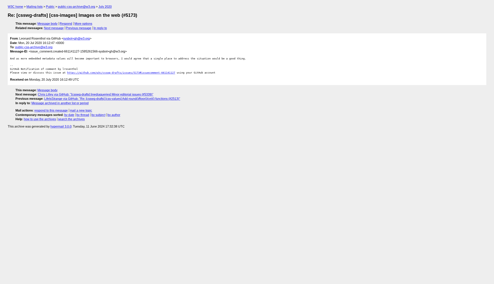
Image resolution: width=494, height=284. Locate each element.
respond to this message (51, 110)
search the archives (71, 119)
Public (50, 6)
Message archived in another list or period (60, 103)
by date (69, 115)
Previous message (78, 28)
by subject (98, 115)
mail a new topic (81, 110)
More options (83, 23)
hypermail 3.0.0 (60, 126)
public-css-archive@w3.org (76, 6)
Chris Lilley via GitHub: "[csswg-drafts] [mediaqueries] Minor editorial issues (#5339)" (95, 94)
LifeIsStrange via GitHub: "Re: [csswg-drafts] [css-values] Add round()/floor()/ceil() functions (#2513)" (112, 98)
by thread (82, 115)
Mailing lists (34, 6)
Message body (47, 23)
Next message (54, 28)
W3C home (15, 6)
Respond (66, 23)
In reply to (100, 28)
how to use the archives (40, 119)
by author (113, 115)
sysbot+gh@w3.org (76, 38)
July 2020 (105, 6)
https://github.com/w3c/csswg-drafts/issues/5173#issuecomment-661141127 (121, 72)
